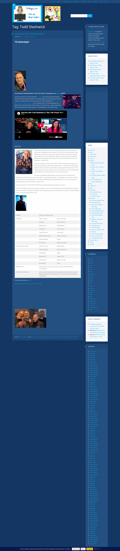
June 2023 (92, 431)
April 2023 (92, 435)
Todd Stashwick (67, 337)
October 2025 (93, 372)
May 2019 (92, 531)
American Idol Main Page (97, 200)
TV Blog (89, 1)
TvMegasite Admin (31, 36)
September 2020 (94, 500)
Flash (91, 282)
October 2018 (93, 542)
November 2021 (94, 471)
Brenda (30, 280)
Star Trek (39, 97)
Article (20, 337)
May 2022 (92, 458)
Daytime (92, 161)
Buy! (101, 1)
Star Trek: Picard (59, 337)
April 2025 (92, 385)
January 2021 (93, 492)
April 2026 (92, 360)
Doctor (91, 278)
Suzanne (58, 93)
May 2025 (92, 383)
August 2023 (93, 427)
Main (91, 293)
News (91, 297)
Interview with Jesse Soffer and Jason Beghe (97, 327)
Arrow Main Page (95, 202)
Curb (91, 270)
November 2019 (94, 521)
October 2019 (93, 523)
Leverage (92, 291)
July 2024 (92, 404)
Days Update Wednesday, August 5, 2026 (96, 62)
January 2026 (93, 366)
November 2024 (94, 395)
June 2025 (92, 381)
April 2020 (92, 510)
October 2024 (93, 397)
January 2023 (93, 441)
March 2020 (93, 512)
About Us (59, 1)
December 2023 (94, 418)
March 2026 (93, 362)
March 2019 (93, 535)
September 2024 (94, 400)
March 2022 (93, 462)
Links (91, 188)
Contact (92, 159)
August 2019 (93, 527)
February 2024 (94, 414)
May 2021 (92, 483)
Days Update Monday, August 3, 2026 (95, 70)
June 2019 (92, 529)
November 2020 (94, 496)
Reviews (83, 1)
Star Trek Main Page (96, 236)
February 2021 (93, 489)
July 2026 (92, 354)
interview (43, 337)
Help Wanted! (91, 32)
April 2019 (92, 533)
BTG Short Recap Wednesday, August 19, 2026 (97, 75)
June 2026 (92, 356)
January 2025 (93, 391)
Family (91, 280)
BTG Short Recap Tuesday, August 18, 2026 (97, 79)
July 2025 (92, 379)
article (32, 337)
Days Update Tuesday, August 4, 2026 (96, 66)
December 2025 (94, 368)
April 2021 (92, 485)
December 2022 (94, 443)
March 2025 (93, 387)
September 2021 (94, 475)
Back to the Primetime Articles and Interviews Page (28, 284)
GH (90, 284)
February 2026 (94, 364)
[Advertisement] (82, 7)
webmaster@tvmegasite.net (95, 42)
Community (93, 157)
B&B (91, 263)
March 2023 (93, 437)
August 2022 (93, 452)
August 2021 (93, 477)
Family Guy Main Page (97, 213)
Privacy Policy (93, 240)
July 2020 (92, 504)
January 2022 (93, 466)
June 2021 (92, 481)
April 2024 (92, 410)
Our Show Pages (95, 196)
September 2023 (94, 425)
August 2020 (93, 502)
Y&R (91, 309)
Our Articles (94, 194)
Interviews (76, 1)
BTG (91, 265)
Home (53, 1)
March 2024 (93, 412)
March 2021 (93, 487)
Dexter (91, 276)
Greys (91, 286)
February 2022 (93, 464)
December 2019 (94, 519)
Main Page (92, 190)
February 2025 (93, 389)
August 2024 (93, 402)
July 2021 (92, 479)
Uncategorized (93, 307)
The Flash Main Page (96, 238)
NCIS (91, 295)
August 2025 (93, 377)
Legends (92, 288)
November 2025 (94, 370)
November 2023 (94, 420)
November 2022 (94, 446)
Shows (95, 1)
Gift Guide (94, 154)
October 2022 (93, 448)
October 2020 (93, 498)
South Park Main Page (97, 234)
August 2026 (93, 351)
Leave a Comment (74, 337)
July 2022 (92, 454)
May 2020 (92, 508)
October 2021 (93, 473)
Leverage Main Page (96, 223)
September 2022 (94, 450)
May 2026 (92, 358)
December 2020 (94, 494)
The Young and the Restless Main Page (96, 180)
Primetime (25, 337)
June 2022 (92, 456)
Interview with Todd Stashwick (29, 34)
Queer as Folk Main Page (97, 230)
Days (91, 272)
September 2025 (94, 375)
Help (105, 1)
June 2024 (92, 406)
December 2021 (94, 468)
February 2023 (93, 439)
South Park (93, 303)
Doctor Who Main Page (97, 211)
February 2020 (94, 514)
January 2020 (93, 517)
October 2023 (93, 423)
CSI (91, 267)
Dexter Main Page (96, 209)
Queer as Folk (93, 301)
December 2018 (94, 537)
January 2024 (93, 416)
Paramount (48, 337)
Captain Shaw (38, 337)
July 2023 (92, 429)
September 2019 (94, 525)
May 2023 (92, 433)
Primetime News (67, 1)
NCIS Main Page (95, 226)
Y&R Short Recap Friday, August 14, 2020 (97, 336)
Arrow (91, 259)
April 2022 (92, 460)
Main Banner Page (96, 192)
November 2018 (94, 540)
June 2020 (92, 506)
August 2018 (93, 544)
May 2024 (92, 408)
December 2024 (94, 393)
